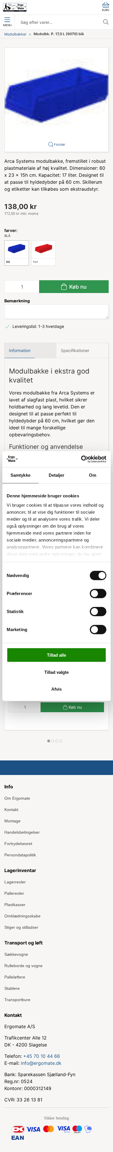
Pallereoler (14, 893)
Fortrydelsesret (18, 843)
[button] (56, 99)
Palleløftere (14, 977)
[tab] (48, 741)
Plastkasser (14, 904)
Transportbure (17, 999)
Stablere (12, 988)
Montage (12, 821)
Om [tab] (92, 475)
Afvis (56, 689)
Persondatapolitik (20, 855)
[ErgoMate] (15, 7)
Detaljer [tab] (57, 475)
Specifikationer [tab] (75, 350)
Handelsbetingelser (22, 832)
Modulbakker (15, 34)
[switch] (98, 593)
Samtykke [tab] (20, 475)
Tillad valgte (56, 671)
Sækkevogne (16, 954)
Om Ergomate (17, 798)
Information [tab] (19, 350)
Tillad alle (56, 655)
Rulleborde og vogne (23, 965)
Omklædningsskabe (22, 916)
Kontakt (11, 809)
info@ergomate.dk (41, 1063)
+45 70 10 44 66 (41, 1056)
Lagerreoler (15, 882)
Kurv (106, 10)
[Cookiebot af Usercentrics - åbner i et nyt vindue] (81, 459)
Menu (7, 25)
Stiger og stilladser (21, 927)
